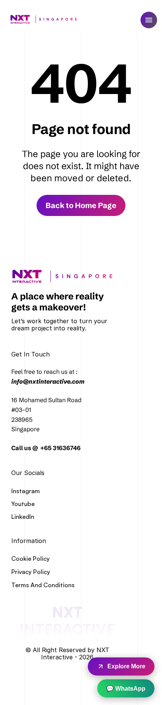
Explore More (126, 666)
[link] (65, 276)
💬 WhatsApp (125, 688)
